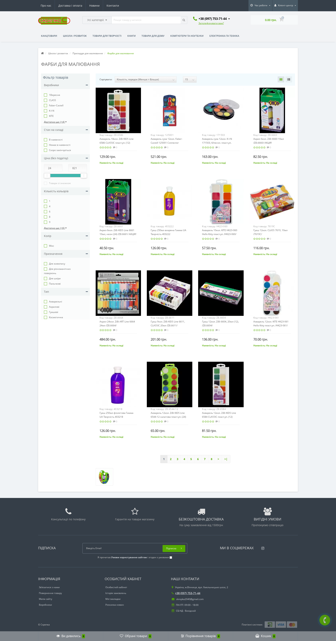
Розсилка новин (114, 604)
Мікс (51, 245)
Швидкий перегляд (118, 109)
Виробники (45, 604)
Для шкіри (55, 278)
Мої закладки (113, 599)
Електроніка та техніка (224, 36)
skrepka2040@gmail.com (190, 599)
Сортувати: (106, 79)
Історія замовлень (115, 593)
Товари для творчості (107, 36)
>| (226, 459)
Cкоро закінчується (60, 150)
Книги (131, 36)
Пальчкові (55, 283)
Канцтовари (49, 36)
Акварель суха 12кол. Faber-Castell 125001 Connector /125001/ (166, 142)
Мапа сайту (45, 599)
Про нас (46, 5)
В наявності (56, 139)
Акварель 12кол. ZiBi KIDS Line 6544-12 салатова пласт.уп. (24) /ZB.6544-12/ (168, 416)
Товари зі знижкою (60, 183)
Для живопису (57, 263)
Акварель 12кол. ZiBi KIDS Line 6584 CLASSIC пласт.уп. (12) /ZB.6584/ (219, 416)
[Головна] (42, 53)
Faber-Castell (56, 105)
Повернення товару (50, 593)
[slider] (47, 175)
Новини (94, 5)
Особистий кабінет (116, 587)
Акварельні (55, 301)
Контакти (113, 5)
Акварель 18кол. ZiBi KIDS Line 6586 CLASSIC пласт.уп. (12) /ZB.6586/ (117, 142)
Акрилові (54, 306)
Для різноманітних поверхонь (57, 271)
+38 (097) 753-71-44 (187, 593)
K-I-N (51, 110)
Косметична (56, 317)
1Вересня (54, 95)
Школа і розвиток (75, 36)
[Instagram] (261, 547)
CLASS (52, 100)
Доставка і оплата (70, 5)
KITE (51, 116)
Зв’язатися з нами (49, 587)
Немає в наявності (59, 145)
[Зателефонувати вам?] (325, 620)
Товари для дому (153, 36)
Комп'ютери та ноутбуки (187, 36)
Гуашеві (53, 312)
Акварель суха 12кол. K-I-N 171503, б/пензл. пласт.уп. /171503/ (217, 142)
